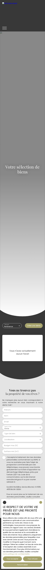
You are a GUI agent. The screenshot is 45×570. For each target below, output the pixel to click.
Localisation (9, 439)
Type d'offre (7, 426)
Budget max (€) (11, 445)
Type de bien (9, 434)
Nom (6, 416)
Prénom (7, 410)
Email (6, 422)
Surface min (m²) (11, 451)
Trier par (6, 324)
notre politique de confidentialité (16, 554)
